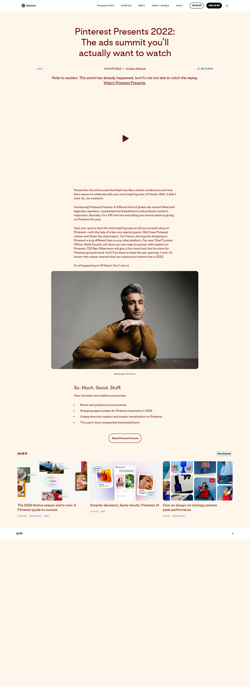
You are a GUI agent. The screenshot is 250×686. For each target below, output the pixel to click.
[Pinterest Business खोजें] (227, 6)
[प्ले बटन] (125, 138)
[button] (205, 69)
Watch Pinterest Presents (124, 82)
